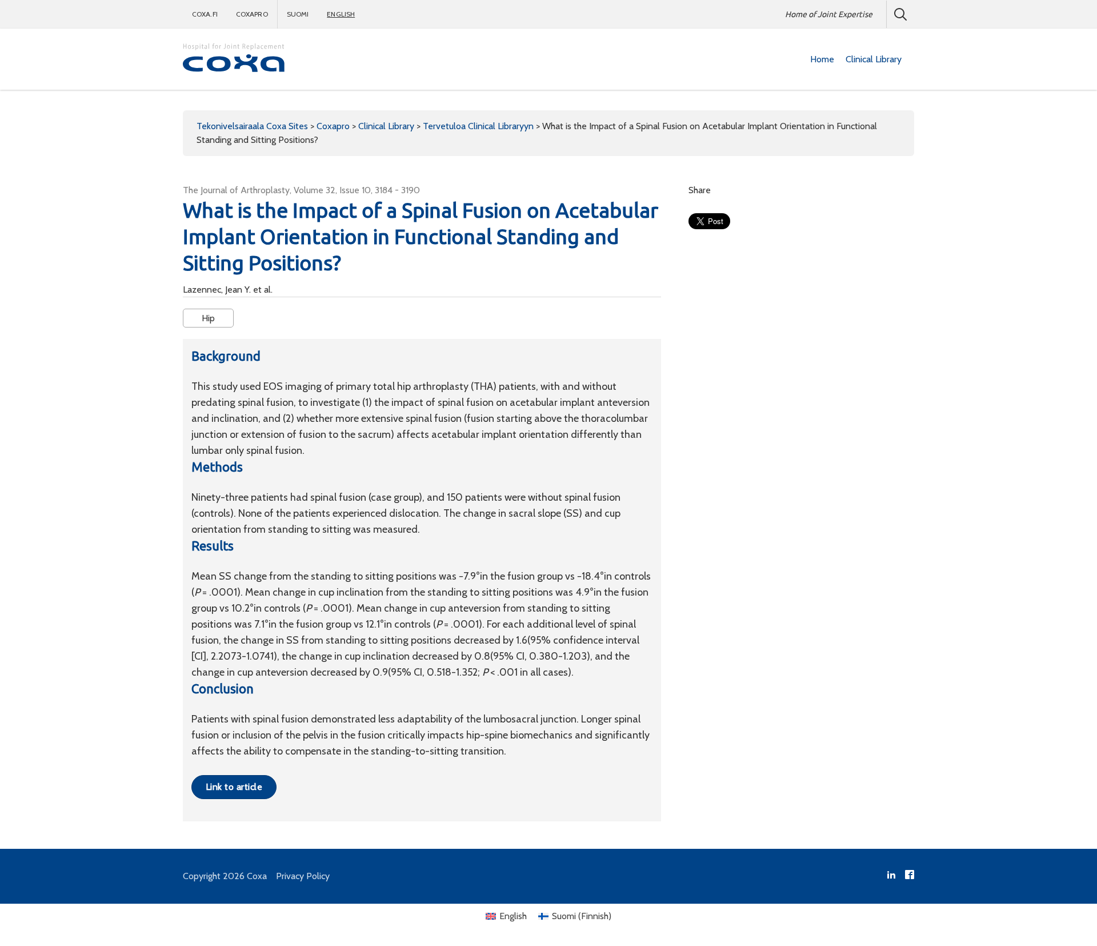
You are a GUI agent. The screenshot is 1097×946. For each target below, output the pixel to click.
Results (212, 545)
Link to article (234, 786)
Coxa (257, 876)
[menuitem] (822, 59)
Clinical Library (874, 59)
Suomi (298, 14)
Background (226, 356)
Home (822, 59)
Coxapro (252, 14)
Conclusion (222, 688)
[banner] (234, 59)
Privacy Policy (303, 876)
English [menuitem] (513, 916)
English (341, 14)
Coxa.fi (205, 14)
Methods (217, 467)
